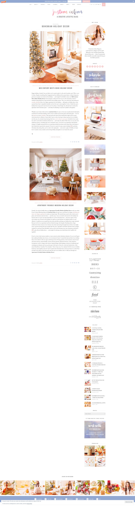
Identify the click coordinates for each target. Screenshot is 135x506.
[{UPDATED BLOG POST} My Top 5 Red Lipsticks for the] (127, 487)
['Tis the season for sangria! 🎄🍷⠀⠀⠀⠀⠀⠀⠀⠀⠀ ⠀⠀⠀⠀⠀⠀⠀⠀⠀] (112, 487)
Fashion (43, 4)
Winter (77, 85)
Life (30, 4)
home (34, 115)
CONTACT (79, 4)
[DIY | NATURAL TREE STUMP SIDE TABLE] (89, 450)
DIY (37, 85)
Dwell (67, 4)
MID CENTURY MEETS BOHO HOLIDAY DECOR (55, 88)
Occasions (63, 85)
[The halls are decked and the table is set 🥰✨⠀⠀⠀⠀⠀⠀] (67, 487)
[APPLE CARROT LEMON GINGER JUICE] (100, 450)
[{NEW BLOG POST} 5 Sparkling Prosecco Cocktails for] (22, 487)
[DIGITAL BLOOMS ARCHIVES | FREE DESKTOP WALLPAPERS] (100, 461)
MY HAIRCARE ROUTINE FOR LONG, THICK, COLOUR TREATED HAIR (98, 348)
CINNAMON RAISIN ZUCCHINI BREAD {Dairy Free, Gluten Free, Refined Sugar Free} (98, 356)
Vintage (72, 85)
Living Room (57, 85)
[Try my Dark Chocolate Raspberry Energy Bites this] (82, 487)
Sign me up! (86, 1)
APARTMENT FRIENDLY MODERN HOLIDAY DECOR (55, 205)
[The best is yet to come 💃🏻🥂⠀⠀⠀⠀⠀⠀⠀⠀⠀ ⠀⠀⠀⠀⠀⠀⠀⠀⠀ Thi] (7, 487)
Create (61, 4)
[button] (67, 1)
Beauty (36, 4)
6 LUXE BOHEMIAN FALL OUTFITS (98, 402)
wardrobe (43, 115)
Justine (41, 142)
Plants (68, 85)
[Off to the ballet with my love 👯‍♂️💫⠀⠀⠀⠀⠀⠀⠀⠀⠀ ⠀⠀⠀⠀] (97, 487)
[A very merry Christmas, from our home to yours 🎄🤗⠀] (52, 487)
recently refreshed (36, 102)
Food (49, 4)
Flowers (55, 4)
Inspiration (50, 85)
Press (73, 4)
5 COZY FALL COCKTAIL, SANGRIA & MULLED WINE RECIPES (97, 329)
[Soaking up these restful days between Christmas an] (37, 487)
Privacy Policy (29, 503)
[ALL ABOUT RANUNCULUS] (89, 461)
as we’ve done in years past (61, 119)
